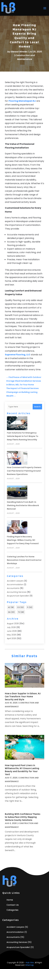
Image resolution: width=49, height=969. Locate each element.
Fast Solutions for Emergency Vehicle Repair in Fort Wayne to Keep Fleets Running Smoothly (22, 436)
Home (10, 899)
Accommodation (15, 584)
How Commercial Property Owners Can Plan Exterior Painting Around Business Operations (24, 471)
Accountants (13, 588)
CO (20, 607)
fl (29, 607)
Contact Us (13, 904)
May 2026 (11, 634)
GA (11, 612)
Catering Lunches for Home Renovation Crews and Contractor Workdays (24, 560)
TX (21, 612)
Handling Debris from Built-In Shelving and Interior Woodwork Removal (23, 505)
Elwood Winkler (19, 51)
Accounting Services (16, 592)
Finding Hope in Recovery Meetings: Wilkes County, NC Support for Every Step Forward (23, 540)
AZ (11, 607)
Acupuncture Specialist (18, 595)
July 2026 (11, 627)
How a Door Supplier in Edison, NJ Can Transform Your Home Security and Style (23, 696)
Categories (12, 910)
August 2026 (13, 623)
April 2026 (11, 638)
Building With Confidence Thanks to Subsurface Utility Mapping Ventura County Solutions (22, 817)
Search (37, 406)
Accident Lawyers (15, 580)
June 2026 (12, 631)
